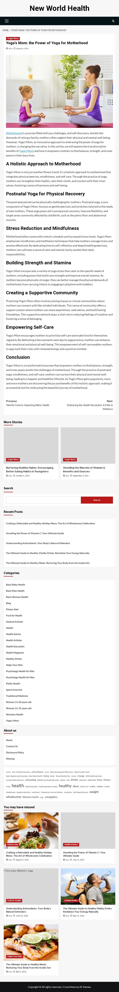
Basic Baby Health (15, 584)
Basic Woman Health (17, 597)
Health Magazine (15, 652)
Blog (8, 603)
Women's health (30, 797)
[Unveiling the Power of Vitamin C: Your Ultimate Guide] (88, 830)
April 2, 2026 (21, 972)
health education (31, 787)
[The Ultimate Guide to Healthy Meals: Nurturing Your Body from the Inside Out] (31, 942)
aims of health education (21, 772)
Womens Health (14, 714)
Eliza (11, 48)
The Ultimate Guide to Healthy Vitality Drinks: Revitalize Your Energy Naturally (47, 553)
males (92, 786)
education (83, 780)
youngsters (51, 796)
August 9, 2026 (22, 860)
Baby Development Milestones (61, 772)
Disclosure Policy (15, 752)
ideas (76, 786)
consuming (30, 779)
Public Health (13, 683)
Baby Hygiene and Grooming (16, 776)
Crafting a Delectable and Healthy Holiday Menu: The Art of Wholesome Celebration (50, 523)
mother (107, 787)
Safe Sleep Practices (80, 792)
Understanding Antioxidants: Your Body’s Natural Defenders (38, 543)
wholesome (13, 796)
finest (99, 780)
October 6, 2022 (22, 476)
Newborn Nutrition (24, 792)
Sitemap (10, 758)
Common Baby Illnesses (15, 780)
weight (94, 792)
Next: (90, 405)
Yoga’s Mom (26, 151)
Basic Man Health (15, 590)
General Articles (14, 621)
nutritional (36, 792)
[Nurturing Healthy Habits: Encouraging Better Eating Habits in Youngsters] (31, 445)
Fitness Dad (12, 609)
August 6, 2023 (22, 48)
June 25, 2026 (22, 916)
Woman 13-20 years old (18, 702)
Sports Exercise (14, 689)
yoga (42, 797)
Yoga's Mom (12, 38)
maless (100, 786)
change (80, 776)
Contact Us (12, 746)
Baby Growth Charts (82, 772)
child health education (94, 776)
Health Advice (13, 634)
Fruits (8, 787)
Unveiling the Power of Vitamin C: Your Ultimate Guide (35, 533)
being (46, 776)
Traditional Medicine (17, 695)
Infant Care (84, 787)
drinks (74, 779)
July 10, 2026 (78, 860)
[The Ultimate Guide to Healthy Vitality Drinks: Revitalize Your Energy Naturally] (88, 886)
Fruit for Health (14, 615)
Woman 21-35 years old (18, 708)
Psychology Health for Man (20, 677)
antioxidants (37, 772)
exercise (92, 780)
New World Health (59, 8)
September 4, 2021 (81, 476)
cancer (73, 776)
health (18, 785)
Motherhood (14, 133)
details (62, 780)
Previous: (27, 403)
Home (9, 740)
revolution (68, 792)
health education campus (48, 787)
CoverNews (69, 986)
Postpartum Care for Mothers (52, 792)
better (52, 776)
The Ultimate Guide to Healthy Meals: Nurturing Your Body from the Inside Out (48, 563)
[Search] (113, 21)
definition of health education (48, 780)
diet (68, 780)
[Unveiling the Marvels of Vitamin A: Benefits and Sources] (88, 445)
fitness (107, 779)
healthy (65, 785)
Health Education (15, 646)
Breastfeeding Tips (63, 776)
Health (9, 627)
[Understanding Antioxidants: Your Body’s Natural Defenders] (31, 886)
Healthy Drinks (14, 658)
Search (8, 488)
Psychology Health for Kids (20, 671)
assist (47, 772)
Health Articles (14, 640)
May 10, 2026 (78, 916)
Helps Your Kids (14, 665)
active (8, 772)
